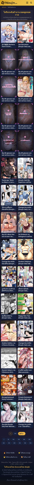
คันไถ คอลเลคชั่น (23, 462)
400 (14, 443)
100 (13, 439)
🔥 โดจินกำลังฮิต (9, 453)
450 (20, 443)
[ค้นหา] (31, 3)
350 (9, 443)
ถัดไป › (21, 433)
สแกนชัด (21, 464)
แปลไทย (17, 464)
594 (15, 433)
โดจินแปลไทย (4, 462)
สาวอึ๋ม (12, 464)
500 (25, 443)
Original (30, 462)
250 (29, 439)
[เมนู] (27, 2)
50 (8, 439)
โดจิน (10, 462)
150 (19, 439)
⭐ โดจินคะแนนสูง (24, 453)
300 (4, 443)
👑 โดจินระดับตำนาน (10, 457)
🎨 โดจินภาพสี (25, 457)
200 (24, 439)
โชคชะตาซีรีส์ (15, 462)
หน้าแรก (4, 7)
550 (30, 443)
